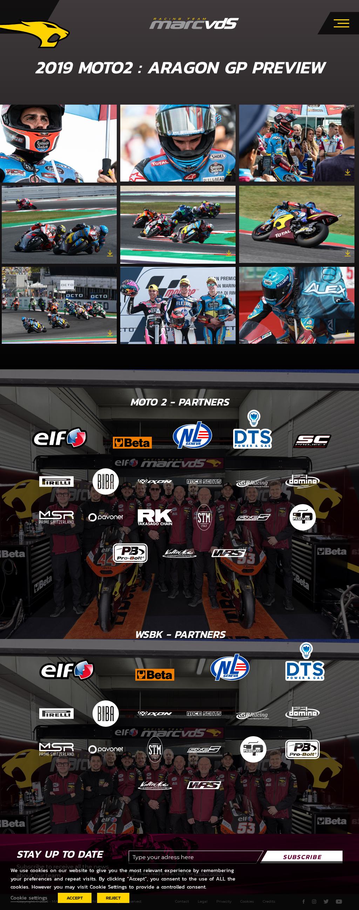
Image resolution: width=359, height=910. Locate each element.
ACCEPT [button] (75, 898)
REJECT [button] (113, 898)
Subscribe (302, 857)
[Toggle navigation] (341, 22)
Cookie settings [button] (29, 898)
